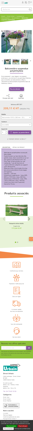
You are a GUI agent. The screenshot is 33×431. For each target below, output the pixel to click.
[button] (15, 242)
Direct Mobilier (7, 401)
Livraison (5, 413)
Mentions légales (7, 415)
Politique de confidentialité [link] (22, 428)
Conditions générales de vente (11, 417)
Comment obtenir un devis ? (17, 139)
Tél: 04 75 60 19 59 (9, 391)
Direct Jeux (6, 397)
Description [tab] (6, 147)
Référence (14, 104)
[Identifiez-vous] (23, 2)
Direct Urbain (7, 399)
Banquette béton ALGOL (16, 223)
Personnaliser (8, 429)
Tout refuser (23, 426)
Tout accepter (11, 426)
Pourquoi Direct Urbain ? (10, 418)
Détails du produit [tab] (19, 147)
